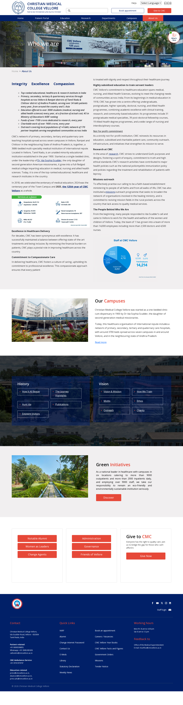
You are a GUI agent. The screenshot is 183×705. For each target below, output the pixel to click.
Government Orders (104, 654)
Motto (107, 401)
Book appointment (127, 10)
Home (20, 18)
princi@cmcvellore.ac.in (19, 673)
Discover (108, 497)
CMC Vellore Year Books (106, 642)
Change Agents (37, 554)
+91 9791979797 (16, 663)
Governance (91, 546)
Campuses (132, 18)
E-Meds (63, 654)
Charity (141, 410)
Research (85, 18)
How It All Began (31, 391)
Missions (99, 660)
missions (110, 191)
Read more (101, 342)
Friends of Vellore (91, 554)
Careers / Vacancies (104, 636)
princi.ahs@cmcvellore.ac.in (21, 679)
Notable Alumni (37, 538)
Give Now (146, 556)
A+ (165, 3)
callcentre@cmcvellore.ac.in (21, 653)
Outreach (109, 410)
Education (65, 18)
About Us (153, 18)
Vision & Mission (112, 391)
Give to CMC (159, 10)
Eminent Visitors (31, 413)
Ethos (140, 401)
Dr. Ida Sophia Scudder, (49, 160)
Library (63, 660)
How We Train (144, 391)
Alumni (63, 636)
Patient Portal (42, 18)
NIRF (62, 630)
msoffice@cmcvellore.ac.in (150, 648)
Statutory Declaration (69, 666)
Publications (61, 404)
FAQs (134, 3)
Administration (91, 538)
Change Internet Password (72, 642)
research (113, 153)
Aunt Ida (26, 404)
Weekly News (66, 672)
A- (168, 3)
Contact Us (65, 648)
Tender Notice (101, 666)
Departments (108, 18)
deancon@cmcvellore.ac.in (21, 676)
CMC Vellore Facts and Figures (109, 648)
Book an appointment (105, 630)
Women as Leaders (37, 546)
